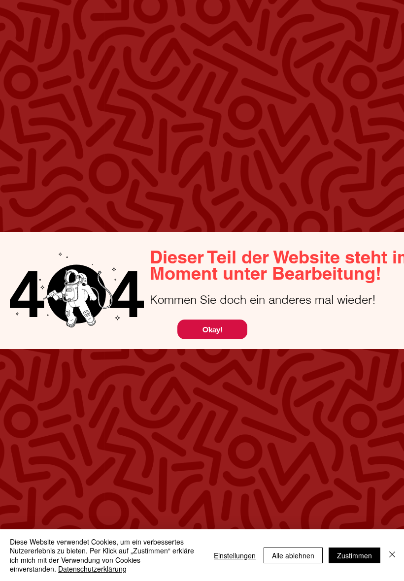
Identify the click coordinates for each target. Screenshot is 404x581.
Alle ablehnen (293, 555)
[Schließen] (392, 555)
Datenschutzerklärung (92, 569)
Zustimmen (354, 555)
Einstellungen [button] (235, 555)
